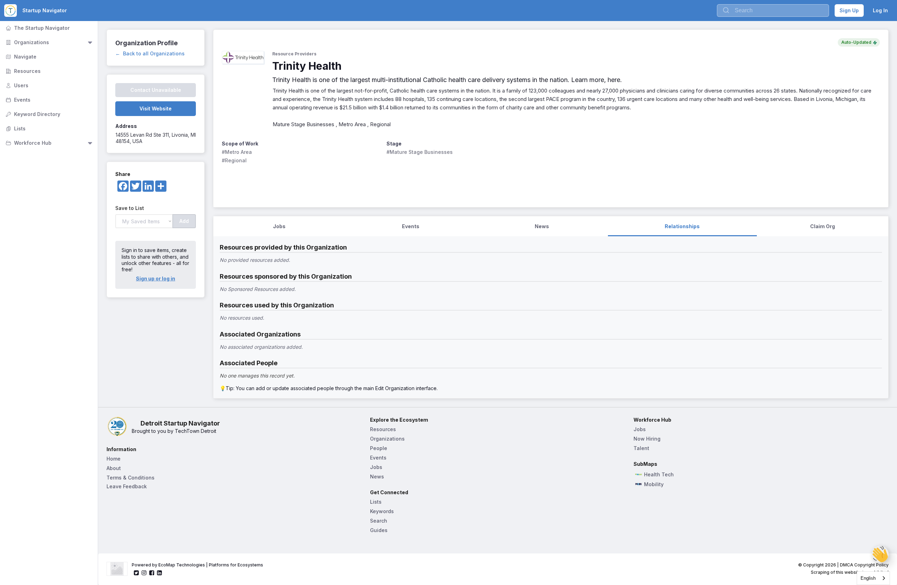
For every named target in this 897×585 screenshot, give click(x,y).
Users (16, 85)
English (868, 578)
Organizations (26, 42)
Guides (379, 530)
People (378, 448)
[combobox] (873, 578)
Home (114, 459)
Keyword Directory (32, 114)
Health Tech (659, 474)
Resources (22, 71)
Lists (15, 128)
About (114, 468)
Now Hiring (647, 439)
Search (378, 521)
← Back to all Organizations (150, 53)
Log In (880, 10)
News (377, 476)
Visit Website (155, 108)
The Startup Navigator (37, 28)
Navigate (20, 57)
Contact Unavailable (155, 90)
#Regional (234, 160)
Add (184, 221)
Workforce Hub (28, 143)
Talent (641, 448)
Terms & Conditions (131, 478)
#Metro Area (237, 152)
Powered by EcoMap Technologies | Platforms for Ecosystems (197, 564)
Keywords (382, 511)
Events (17, 100)
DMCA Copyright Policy (864, 564)
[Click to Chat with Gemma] (880, 554)
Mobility (654, 484)
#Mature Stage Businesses (419, 152)
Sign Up (849, 10)
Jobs (376, 467)
